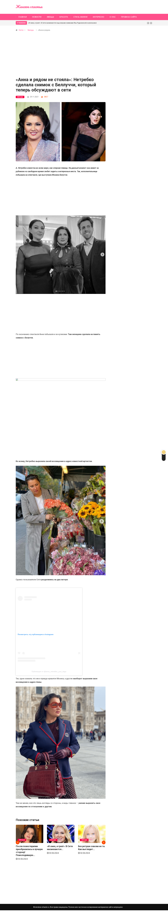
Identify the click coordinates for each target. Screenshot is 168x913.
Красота (63, 17)
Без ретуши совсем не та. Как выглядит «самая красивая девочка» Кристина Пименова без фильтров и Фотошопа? (72, 23)
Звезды (50, 17)
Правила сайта (129, 17)
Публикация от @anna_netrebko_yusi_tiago (49, 671)
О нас (113, 17)
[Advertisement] (61, 59)
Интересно (98, 17)
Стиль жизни (80, 17)
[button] (148, 23)
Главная (22, 17)
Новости (36, 17)
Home (21, 30)
